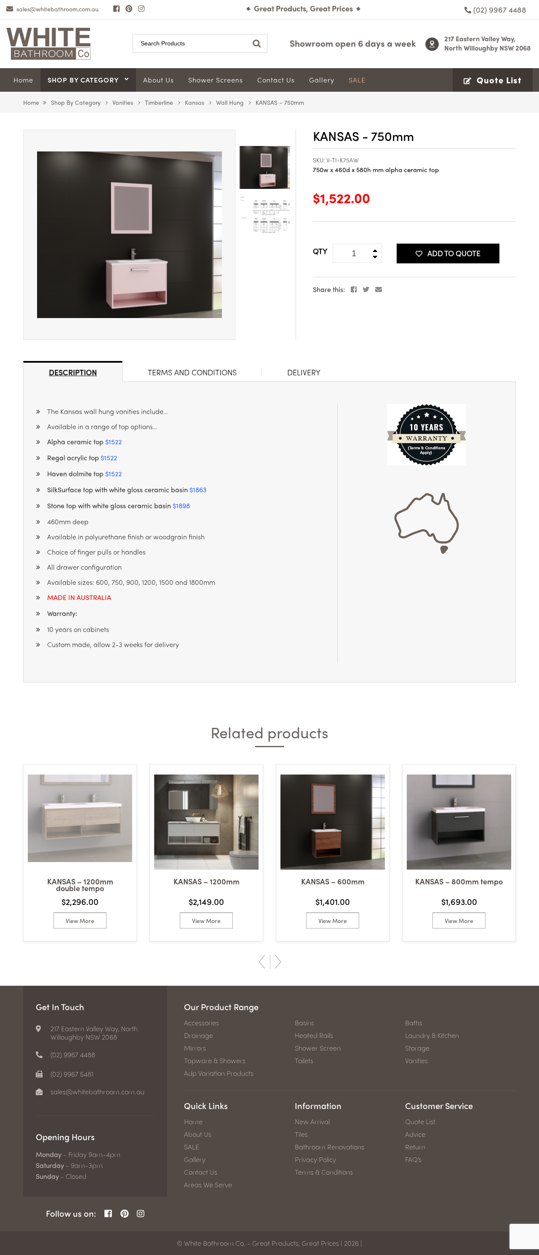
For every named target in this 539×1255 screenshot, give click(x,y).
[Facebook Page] (116, 8)
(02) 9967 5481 (72, 1074)
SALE (191, 1147)
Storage (417, 1048)
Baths (413, 1022)
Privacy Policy (315, 1159)
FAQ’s (413, 1159)
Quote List (420, 1121)
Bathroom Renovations (329, 1147)
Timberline (159, 102)
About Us (197, 1134)
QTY (320, 251)
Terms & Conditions (324, 1172)
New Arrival (312, 1121)
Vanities (122, 102)
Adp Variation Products (218, 1073)
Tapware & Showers (214, 1060)
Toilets (304, 1060)
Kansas (194, 102)
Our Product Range (221, 1006)
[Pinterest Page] (128, 8)
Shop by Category (76, 102)
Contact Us (200, 1172)
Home (31, 102)
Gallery (194, 1159)
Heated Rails (314, 1035)
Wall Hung (230, 102)
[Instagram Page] (141, 8)
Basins (304, 1022)
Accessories (201, 1022)
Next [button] (278, 962)
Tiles (301, 1134)
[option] (129, 235)
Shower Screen (318, 1048)
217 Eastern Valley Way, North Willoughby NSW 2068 (487, 43)
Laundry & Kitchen (432, 1035)
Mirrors (195, 1048)
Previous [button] (261, 962)
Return (415, 1147)
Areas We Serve (208, 1184)
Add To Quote (453, 253)
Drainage (198, 1035)
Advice (415, 1134)
